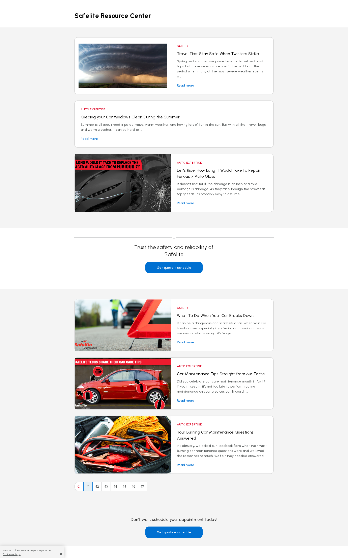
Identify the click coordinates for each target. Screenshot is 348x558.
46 (133, 486)
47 (142, 486)
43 (106, 486)
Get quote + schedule (174, 268)
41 (88, 486)
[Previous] (79, 486)
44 (115, 486)
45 (124, 486)
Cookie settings (12, 554)
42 (97, 486)
